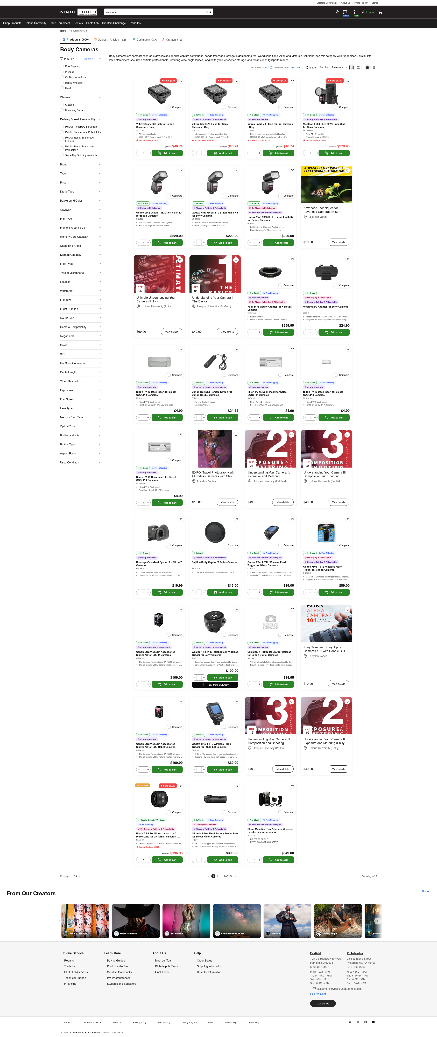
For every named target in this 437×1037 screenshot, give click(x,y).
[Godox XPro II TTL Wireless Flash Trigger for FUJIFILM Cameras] (215, 714)
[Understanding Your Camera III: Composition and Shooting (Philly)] (270, 715)
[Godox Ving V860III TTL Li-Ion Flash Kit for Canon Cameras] (270, 183)
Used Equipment (60, 23)
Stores (375, 2)
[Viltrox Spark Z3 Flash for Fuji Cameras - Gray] (270, 94)
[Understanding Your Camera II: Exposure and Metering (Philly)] (326, 715)
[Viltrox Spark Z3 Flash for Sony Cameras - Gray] (215, 94)
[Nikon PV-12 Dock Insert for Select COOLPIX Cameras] (159, 362)
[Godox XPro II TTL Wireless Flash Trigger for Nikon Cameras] (270, 532)
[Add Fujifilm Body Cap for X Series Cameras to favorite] (236, 519)
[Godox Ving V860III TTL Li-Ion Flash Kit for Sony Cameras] (215, 183)
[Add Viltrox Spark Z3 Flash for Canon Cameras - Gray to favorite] (181, 80)
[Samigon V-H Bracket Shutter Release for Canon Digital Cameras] (270, 622)
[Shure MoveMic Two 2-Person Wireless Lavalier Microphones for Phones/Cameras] (270, 799)
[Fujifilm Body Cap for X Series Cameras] (215, 532)
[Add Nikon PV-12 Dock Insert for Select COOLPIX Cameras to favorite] (181, 348)
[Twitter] (350, 1022)
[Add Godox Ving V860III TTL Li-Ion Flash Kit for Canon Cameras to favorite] (292, 169)
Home (63, 30)
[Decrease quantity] (138, 153)
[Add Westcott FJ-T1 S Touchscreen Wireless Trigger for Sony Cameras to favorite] (236, 608)
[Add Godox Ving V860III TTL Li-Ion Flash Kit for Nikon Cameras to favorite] (181, 169)
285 (226, 876)
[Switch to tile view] (352, 67)
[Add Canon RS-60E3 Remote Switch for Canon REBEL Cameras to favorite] (236, 348)
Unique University (35, 23)
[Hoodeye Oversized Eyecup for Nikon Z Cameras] (159, 532)
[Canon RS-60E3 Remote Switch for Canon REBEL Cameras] (215, 362)
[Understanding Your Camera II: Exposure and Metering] (270, 449)
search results (79, 30)
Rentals (78, 23)
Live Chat (295, 67)
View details (338, 242)
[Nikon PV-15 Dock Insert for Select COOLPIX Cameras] (270, 362)
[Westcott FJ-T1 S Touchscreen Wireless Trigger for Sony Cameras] (215, 622)
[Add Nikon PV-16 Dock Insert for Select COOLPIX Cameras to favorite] (348, 348)
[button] (380, 12)
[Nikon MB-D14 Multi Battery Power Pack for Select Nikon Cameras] (215, 799)
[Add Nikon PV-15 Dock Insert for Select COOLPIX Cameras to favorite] (292, 348)
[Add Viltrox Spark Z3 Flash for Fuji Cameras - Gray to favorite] (292, 80)
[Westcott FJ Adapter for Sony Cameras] (326, 272)
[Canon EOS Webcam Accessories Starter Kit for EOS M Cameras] (159, 622)
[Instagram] (358, 1022)
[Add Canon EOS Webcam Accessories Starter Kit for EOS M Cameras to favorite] (181, 608)
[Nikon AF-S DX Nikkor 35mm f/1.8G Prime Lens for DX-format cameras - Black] (159, 799)
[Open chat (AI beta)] (345, 11)
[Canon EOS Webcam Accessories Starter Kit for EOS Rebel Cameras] (159, 714)
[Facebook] (365, 1022)
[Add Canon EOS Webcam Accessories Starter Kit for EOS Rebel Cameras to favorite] (181, 700)
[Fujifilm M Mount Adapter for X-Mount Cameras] (270, 272)
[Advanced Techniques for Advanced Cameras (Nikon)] (326, 184)
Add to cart (170, 153)
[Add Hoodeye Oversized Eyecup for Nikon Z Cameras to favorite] (181, 519)
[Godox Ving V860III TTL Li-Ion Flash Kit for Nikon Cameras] (159, 183)
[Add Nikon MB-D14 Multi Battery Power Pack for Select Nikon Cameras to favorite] (236, 786)
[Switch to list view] (359, 67)
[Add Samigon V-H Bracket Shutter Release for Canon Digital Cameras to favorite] (292, 608)
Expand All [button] (89, 58)
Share (312, 67)
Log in (370, 12)
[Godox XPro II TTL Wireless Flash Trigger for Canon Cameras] (326, 532)
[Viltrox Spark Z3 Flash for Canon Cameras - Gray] (159, 94)
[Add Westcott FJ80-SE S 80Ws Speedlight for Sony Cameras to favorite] (348, 80)
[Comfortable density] (367, 67)
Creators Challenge (114, 23)
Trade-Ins (135, 23)
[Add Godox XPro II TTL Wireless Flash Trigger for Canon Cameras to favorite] (348, 519)
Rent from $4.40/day (218, 684)
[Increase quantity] (148, 153)
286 (230, 876)
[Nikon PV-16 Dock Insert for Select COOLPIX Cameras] (326, 362)
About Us (345, 2)
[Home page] (76, 12)
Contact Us (323, 1003)
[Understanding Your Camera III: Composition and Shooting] (326, 449)
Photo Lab (92, 23)
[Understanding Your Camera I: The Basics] (215, 274)
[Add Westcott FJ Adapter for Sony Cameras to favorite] (348, 259)
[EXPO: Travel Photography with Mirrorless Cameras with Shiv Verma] (215, 449)
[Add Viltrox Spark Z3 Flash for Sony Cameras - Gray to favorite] (236, 80)
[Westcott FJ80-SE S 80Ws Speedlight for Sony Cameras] (326, 94)
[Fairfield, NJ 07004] (337, 12)
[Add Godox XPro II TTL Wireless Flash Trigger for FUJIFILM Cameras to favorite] (236, 700)
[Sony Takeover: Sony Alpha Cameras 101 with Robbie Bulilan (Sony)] (326, 623)
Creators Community (327, 2)
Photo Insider (361, 2)
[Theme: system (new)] (354, 11)
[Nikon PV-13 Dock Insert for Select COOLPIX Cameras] (159, 447)
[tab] (75, 40)
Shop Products (12, 23)
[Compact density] (374, 67)
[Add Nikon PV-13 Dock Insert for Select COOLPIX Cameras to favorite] (181, 434)
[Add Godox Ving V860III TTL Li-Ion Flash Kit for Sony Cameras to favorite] (236, 169)
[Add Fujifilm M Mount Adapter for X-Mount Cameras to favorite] (292, 259)
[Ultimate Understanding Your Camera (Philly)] (159, 274)
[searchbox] (158, 12)
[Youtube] (373, 1022)
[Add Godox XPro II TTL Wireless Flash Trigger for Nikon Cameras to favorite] (292, 519)
